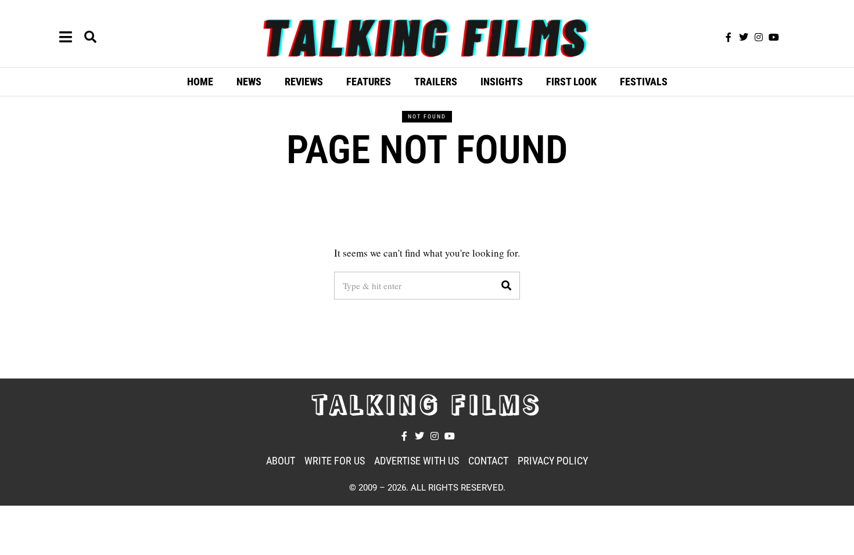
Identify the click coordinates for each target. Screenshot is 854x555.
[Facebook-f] (728, 37)
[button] (506, 286)
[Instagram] (758, 37)
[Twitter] (743, 37)
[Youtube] (773, 37)
